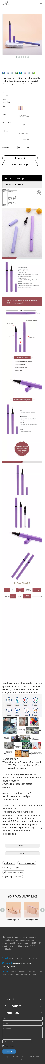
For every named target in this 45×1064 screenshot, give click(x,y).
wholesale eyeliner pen (14, 872)
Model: (5, 92)
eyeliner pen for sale (12, 876)
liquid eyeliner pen (12, 867)
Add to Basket (18, 164)
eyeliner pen (9, 863)
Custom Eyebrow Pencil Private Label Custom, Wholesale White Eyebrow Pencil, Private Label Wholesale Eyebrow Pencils (31, 920)
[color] (20, 107)
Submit (9, 1051)
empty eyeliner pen (27, 863)
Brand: (5, 99)
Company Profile (14, 184)
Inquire (18, 158)
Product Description (16, 178)
